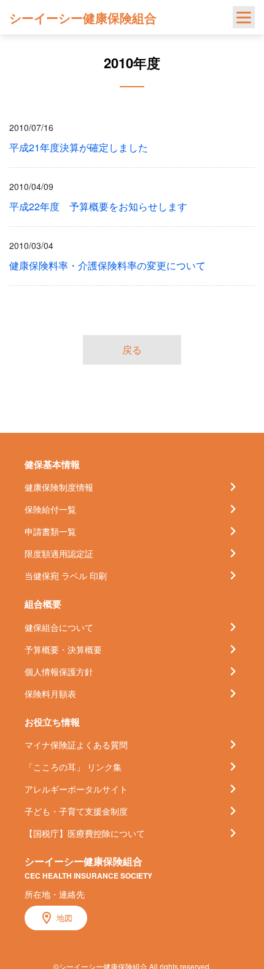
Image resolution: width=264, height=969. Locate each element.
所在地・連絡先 (55, 894)
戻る (132, 349)
